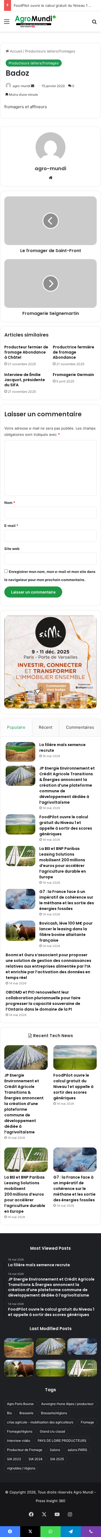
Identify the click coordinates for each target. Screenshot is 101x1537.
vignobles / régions (21, 1468)
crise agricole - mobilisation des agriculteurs (40, 1422)
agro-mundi (21, 86)
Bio (9, 1413)
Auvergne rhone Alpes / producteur (67, 1404)
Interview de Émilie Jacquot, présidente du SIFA (24, 380)
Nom (9, 502)
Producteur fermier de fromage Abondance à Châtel (26, 352)
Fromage (87, 1422)
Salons (55, 1450)
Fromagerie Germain (73, 374)
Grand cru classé (52, 1431)
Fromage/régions (19, 1431)
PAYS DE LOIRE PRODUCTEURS (62, 1441)
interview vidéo (18, 1441)
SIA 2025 (57, 1459)
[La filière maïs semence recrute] (20, 752)
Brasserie (26, 1413)
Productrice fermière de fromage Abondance (73, 352)
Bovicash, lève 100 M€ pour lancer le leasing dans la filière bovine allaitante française (66, 932)
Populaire (16, 727)
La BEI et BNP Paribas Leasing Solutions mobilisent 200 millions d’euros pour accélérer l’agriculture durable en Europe (62, 863)
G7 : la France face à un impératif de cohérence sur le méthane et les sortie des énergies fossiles (66, 900)
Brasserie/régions (54, 1413)
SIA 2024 (36, 1459)
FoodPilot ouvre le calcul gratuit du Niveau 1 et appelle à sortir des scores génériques (65, 825)
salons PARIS (77, 1450)
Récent (45, 727)
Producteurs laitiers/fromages (50, 51)
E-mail (11, 525)
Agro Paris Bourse (20, 1404)
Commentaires (80, 727)
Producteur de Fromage (24, 1450)
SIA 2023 (14, 1459)
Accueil (15, 51)
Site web (11, 548)
